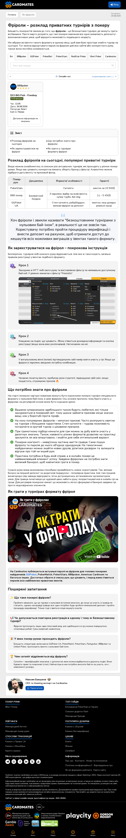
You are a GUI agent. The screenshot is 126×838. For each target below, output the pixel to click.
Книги (68, 741)
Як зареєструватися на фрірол (25, 150)
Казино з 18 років (74, 726)
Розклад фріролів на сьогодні (23, 142)
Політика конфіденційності (78, 765)
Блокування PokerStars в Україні (81, 706)
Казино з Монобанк (15, 746)
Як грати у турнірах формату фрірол (59, 150)
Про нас (69, 760)
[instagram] (14, 761)
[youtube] (38, 761)
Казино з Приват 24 (15, 741)
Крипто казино (12, 750)
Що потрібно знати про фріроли (61, 142)
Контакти (80, 760)
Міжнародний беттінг (16, 726)
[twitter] (32, 761)
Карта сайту (99, 770)
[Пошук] (113, 66)
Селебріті (70, 750)
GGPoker (31, 574)
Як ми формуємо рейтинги (78, 770)
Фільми (69, 746)
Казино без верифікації (77, 731)
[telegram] (7, 761)
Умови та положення (96, 760)
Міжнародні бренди (75, 716)
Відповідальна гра (103, 765)
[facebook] (20, 761)
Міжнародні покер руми (17, 731)
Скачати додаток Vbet (76, 711)
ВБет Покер (11, 706)
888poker (22, 85)
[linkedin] (26, 761)
